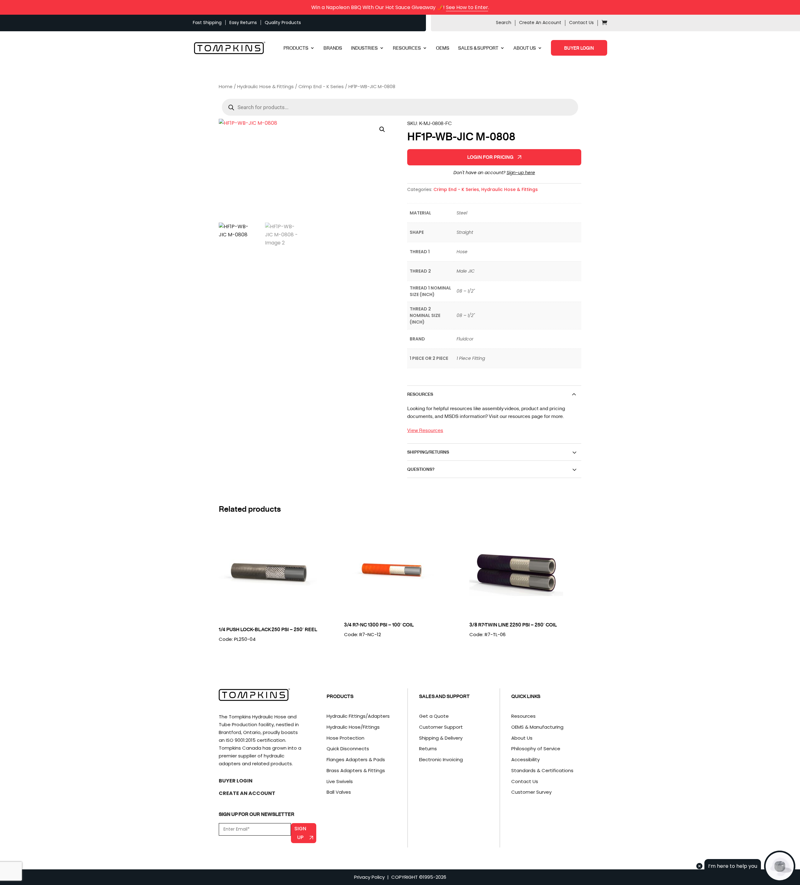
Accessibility (525, 759)
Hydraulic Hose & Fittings (265, 86)
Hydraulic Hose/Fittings (353, 727)
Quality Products (283, 22)
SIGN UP (300, 833)
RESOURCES (407, 48)
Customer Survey (531, 792)
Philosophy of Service (535, 748)
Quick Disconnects (348, 748)
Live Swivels (340, 781)
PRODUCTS (295, 48)
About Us (521, 738)
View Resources (425, 430)
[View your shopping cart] (604, 23)
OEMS (442, 48)
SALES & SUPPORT (478, 48)
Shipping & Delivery (440, 738)
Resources (523, 716)
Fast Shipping (207, 22)
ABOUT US (524, 48)
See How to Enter (467, 7)
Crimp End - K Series (321, 86)
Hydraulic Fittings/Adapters (358, 716)
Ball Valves (339, 792)
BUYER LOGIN (579, 48)
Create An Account (540, 22)
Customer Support (441, 727)
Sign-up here (521, 172)
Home (225, 86)
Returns (428, 748)
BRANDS (332, 48)
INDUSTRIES (364, 48)
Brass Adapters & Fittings (356, 770)
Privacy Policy (369, 877)
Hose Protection (345, 738)
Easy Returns (243, 22)
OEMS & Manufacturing (537, 727)
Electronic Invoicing (441, 759)
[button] (382, 129)
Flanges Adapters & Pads (356, 759)
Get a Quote (434, 716)
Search (503, 22)
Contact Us (581, 22)
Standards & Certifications (542, 770)
